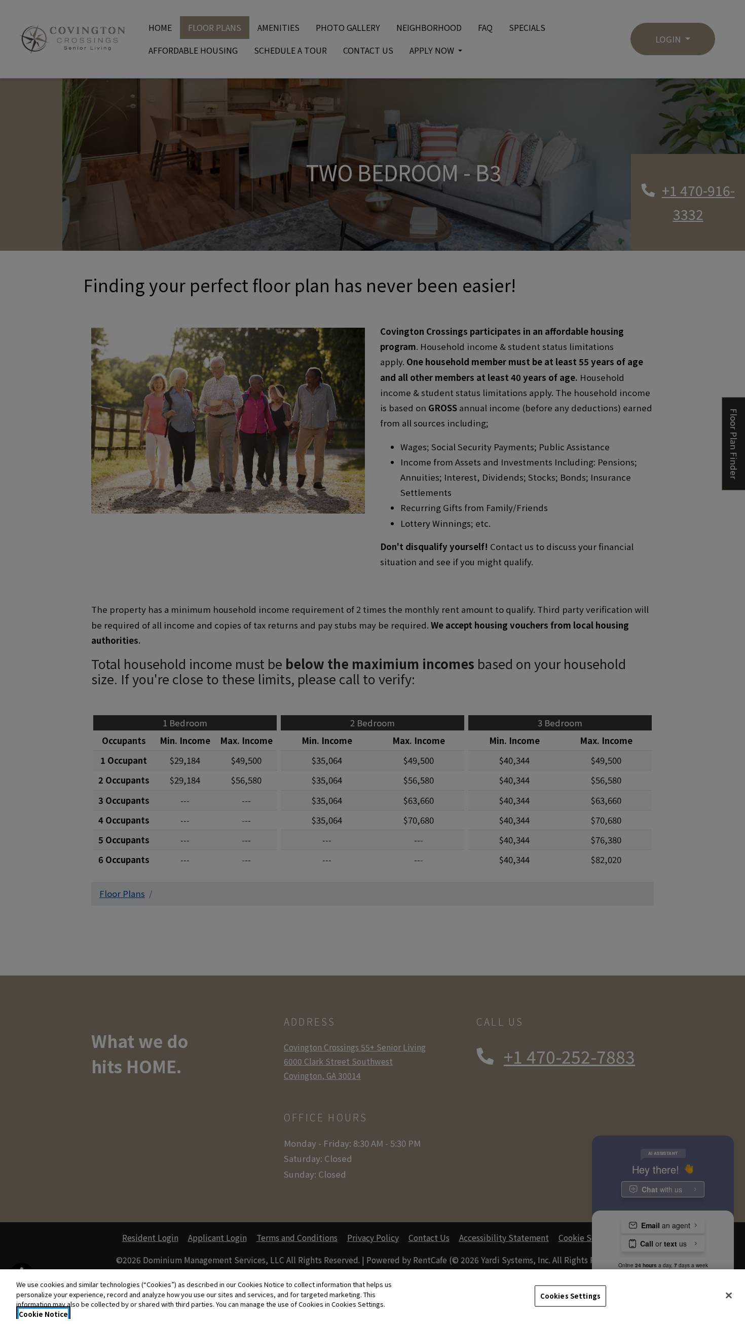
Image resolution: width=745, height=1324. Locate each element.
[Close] (729, 1295)
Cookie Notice (43, 1313)
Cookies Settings (570, 1296)
